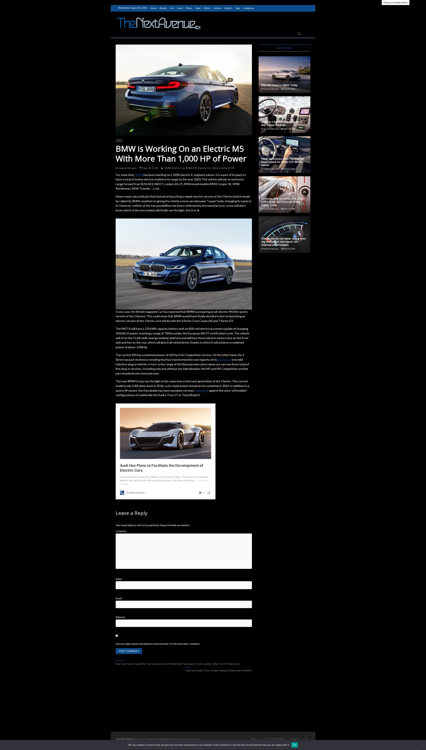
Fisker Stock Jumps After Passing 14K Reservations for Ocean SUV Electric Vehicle (282, 162)
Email (119, 598)
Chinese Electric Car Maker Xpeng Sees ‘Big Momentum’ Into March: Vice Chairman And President (283, 241)
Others (207, 8)
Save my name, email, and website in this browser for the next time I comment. (158, 643)
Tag (306, 738)
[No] (422, 745)
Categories (248, 8)
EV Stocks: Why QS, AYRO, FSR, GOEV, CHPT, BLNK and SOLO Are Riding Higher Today (283, 202)
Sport (180, 8)
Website (120, 617)
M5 (232, 167)
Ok (294, 745)
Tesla (197, 8)
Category (295, 739)
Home (154, 8)
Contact (217, 8)
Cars (172, 8)
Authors (228, 8)
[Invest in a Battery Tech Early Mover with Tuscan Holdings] (284, 114)
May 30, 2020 (150, 167)
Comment (122, 531)
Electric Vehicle (221, 167)
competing (202, 390)
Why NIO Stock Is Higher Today (279, 85)
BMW (139, 175)
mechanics (224, 359)
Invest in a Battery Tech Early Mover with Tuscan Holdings (282, 123)
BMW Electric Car (175, 167)
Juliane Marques (127, 167)
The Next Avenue (271, 89)
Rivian (189, 8)
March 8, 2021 (289, 249)
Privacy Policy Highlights (274, 739)
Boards (163, 8)
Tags (237, 8)
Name (120, 578)
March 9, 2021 (289, 89)
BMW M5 (191, 167)
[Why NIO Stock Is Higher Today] (284, 74)
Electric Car (204, 167)
